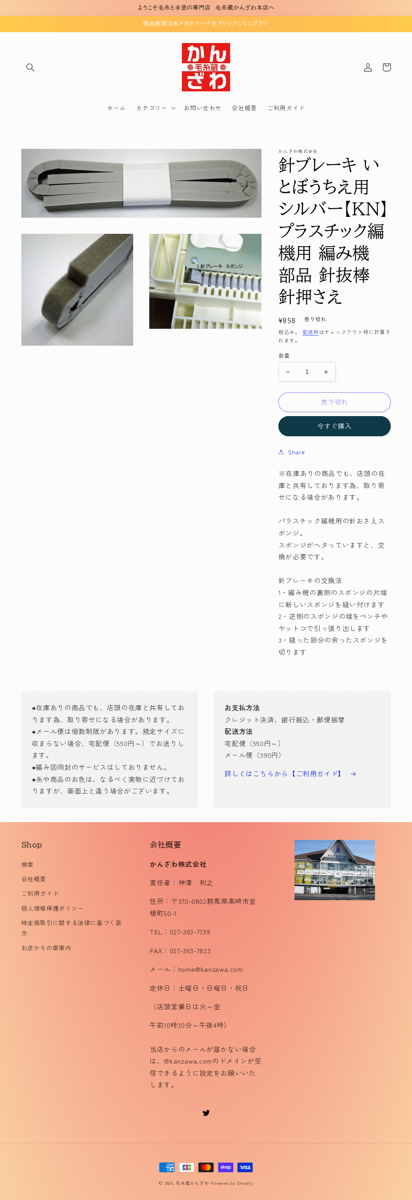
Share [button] (296, 451)
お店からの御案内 (46, 947)
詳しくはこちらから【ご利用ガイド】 (285, 773)
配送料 (311, 332)
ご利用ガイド (40, 893)
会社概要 (34, 878)
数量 (284, 355)
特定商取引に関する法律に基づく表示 (71, 927)
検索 (27, 864)
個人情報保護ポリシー (52, 908)
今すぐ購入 (334, 426)
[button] (30, 67)
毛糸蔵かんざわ (192, 1183)
